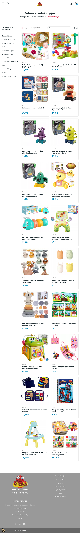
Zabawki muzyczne (7, 69)
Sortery (4, 72)
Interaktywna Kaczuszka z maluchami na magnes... (62, 195)
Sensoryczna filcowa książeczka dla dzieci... (64, 324)
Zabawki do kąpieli (7, 51)
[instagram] (20, 524)
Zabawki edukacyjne (8, 54)
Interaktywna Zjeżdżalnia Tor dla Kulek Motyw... (64, 66)
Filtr (77, 28)
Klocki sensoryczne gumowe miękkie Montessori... (33, 324)
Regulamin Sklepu (60, 496)
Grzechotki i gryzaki (8, 39)
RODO (60, 493)
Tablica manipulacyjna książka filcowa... (63, 368)
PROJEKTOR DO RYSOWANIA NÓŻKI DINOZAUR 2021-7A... (34, 454)
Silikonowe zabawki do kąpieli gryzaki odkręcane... (63, 281)
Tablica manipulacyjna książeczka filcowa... (34, 411)
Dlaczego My (60, 480)
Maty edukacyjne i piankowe (7, 45)
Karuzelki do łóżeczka (8, 76)
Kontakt (20, 518)
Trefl (53, 407)
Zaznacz (59, 28)
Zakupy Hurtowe (20, 512)
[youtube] (24, 524)
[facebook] (16, 524)
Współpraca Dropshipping (20, 515)
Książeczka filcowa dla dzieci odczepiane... (33, 109)
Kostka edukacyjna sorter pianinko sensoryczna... (32, 368)
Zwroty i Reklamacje (20, 508)
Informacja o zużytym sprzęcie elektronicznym (20, 505)
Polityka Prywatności (60, 490)
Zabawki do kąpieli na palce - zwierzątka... (33, 281)
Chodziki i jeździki (7, 36)
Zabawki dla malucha (7, 28)
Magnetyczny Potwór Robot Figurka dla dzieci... (62, 109)
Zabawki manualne (7, 58)
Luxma (24, 62)
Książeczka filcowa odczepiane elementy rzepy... (63, 454)
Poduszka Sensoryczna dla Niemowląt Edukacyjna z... (62, 238)
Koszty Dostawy (60, 486)
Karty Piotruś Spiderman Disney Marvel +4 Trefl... (64, 411)
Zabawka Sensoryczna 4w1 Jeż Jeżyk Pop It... (33, 66)
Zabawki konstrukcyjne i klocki (9, 63)
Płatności (60, 483)
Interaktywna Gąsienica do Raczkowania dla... (32, 238)
